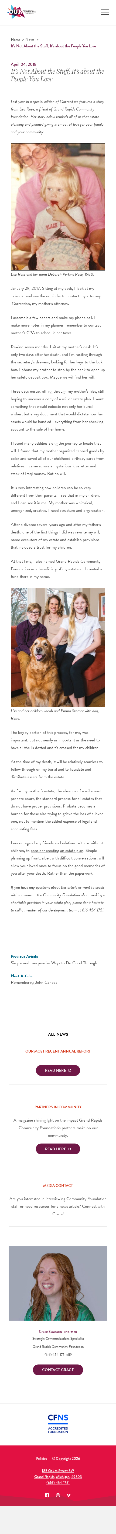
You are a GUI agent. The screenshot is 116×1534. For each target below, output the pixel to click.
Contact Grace (58, 1370)
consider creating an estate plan (57, 850)
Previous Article (55, 959)
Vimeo (69, 1495)
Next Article (34, 979)
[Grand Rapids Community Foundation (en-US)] (21, 12)
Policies (41, 1458)
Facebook (47, 1495)
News (29, 40)
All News (58, 1034)
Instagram (58, 1495)
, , (58, 1473)
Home (16, 40)
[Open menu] (105, 12)
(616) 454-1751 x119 (58, 1354)
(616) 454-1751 (58, 1482)
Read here (55, 1070)
